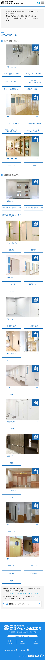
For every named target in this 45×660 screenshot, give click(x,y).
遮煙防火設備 (11, 326)
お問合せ (35, 643)
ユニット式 (11, 165)
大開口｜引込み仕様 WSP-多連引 (13, 131)
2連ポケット (33, 284)
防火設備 (33, 573)
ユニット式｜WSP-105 (11, 123)
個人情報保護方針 (9, 650)
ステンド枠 (33, 565)
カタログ (10, 643)
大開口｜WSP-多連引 (33, 123)
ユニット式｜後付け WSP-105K (35, 131)
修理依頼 (22, 643)
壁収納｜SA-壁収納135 (11, 89)
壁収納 (11, 250)
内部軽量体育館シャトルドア (11, 215)
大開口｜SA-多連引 (11, 81)
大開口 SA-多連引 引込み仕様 (34, 81)
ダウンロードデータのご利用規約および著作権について (21, 593)
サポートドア (11, 360)
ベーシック (11, 284)
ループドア (11, 531)
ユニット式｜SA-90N (11, 74)
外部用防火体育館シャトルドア (11, 208)
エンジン (12, 497)
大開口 (33, 165)
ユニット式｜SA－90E (33, 74)
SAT (11, 394)
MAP (33, 632)
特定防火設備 (33, 326)
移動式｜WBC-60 (33, 89)
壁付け (33, 250)
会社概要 (23, 650)
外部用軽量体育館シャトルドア (33, 208)
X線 (11, 463)
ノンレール (11, 292)
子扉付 (11, 429)
